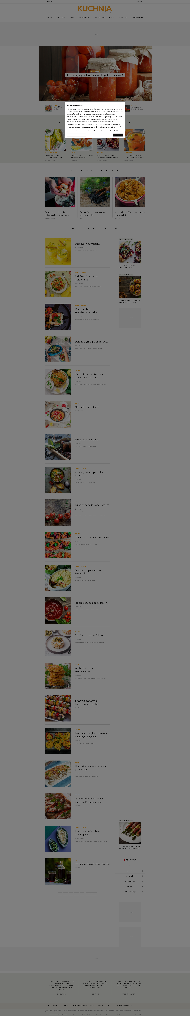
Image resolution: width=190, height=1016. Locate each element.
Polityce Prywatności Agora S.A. (107, 127)
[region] (95, 120)
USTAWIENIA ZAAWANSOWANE (76, 135)
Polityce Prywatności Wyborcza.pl (90, 127)
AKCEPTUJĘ (118, 135)
